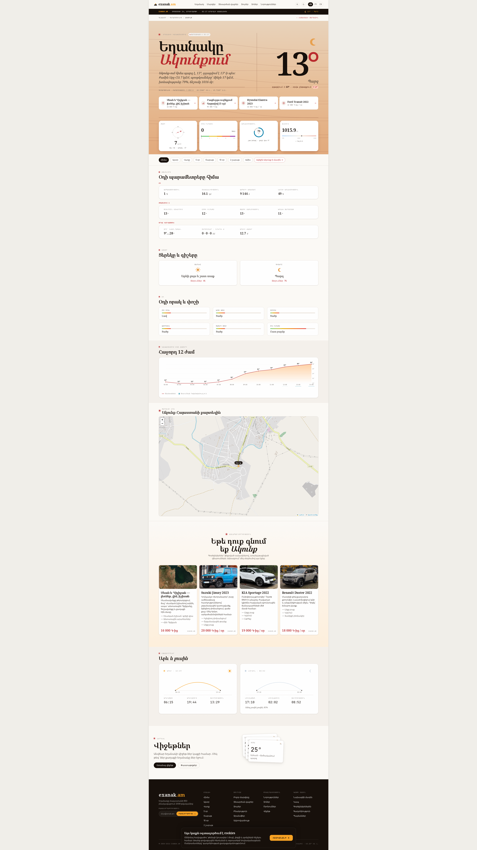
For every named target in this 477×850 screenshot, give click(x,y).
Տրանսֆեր (239, 816)
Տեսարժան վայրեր (228, 4)
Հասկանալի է (281, 838)
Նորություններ (268, 4)
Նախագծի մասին (302, 797)
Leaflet (301, 515)
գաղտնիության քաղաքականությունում (224, 843)
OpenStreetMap (313, 515)
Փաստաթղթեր (189, 765)
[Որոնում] (297, 4)
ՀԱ (310, 4)
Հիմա (164, 160)
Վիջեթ (267, 811)
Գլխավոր (162, 18)
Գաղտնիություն (301, 811)
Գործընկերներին (302, 806)
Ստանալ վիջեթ (165, 765)
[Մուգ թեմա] (303, 4)
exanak (172, 795)
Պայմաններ (299, 816)
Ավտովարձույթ (241, 820)
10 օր (221, 160)
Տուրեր (244, 4)
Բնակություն (240, 811)
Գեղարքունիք (176, 18)
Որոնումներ (270, 806)
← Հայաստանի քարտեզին (307, 18)
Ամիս (248, 160)
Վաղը (187, 160)
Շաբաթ (210, 160)
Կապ (296, 802)
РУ (316, 4)
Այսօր (175, 160)
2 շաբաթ (235, 160)
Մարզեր (211, 4)
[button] (162, 420)
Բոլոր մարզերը (241, 797)
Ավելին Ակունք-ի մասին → (269, 160)
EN (320, 4)
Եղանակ (199, 4)
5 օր (198, 160)
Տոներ (254, 4)
